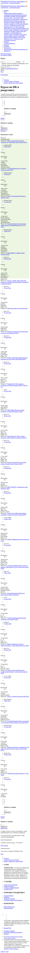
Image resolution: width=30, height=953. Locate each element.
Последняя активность (21, 49)
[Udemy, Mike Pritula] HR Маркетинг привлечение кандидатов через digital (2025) (14, 358)
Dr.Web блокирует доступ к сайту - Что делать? (15, 17)
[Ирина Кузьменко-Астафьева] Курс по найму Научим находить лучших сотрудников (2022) (15, 749)
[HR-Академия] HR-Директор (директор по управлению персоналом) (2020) (14, 141)
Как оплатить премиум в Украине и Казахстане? (16, 30)
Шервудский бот (9, 886)
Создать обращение (9, 43)
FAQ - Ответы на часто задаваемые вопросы (13, 39)
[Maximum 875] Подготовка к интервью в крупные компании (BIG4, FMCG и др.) (14, 385)
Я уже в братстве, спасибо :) (10, 938)
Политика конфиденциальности (13, 900)
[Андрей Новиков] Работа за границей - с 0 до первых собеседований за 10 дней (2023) (15, 721)
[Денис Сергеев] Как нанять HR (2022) (18, 696)
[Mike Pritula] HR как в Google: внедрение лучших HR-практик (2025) (12, 410)
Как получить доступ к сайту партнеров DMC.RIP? (14, 27)
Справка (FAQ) (8, 889)
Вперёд (3, 118)
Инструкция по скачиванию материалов (13, 14)
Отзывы (6, 10)
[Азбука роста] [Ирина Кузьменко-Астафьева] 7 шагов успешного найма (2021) (13, 514)
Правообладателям (9, 898)
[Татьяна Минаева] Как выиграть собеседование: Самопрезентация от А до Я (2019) (13, 225)
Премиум (6, 46)
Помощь (6, 42)
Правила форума (9, 13)
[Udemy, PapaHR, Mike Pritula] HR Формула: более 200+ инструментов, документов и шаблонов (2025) (14, 282)
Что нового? (7, 48)
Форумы (6, 45)
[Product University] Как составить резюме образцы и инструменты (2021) (13, 463)
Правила (6, 897)
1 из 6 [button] (2, 119)
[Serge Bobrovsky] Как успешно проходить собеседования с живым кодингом (13, 437)
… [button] (4, 105)
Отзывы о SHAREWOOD (11, 887)
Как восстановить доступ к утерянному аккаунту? (16, 24)
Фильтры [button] (3, 131)
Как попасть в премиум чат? (14, 23)
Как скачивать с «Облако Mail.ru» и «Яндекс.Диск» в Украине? (15, 33)
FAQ (5, 12)
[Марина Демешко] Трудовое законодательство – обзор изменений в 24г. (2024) (15, 644)
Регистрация (4, 74)
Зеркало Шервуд (8, 895)
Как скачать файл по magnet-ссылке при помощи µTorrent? (15, 36)
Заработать (7, 51)
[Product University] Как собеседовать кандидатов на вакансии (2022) (14, 332)
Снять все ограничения (10, 884)
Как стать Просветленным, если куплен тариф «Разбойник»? (16, 29)
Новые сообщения (9, 49)
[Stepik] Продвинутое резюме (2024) (17, 308)
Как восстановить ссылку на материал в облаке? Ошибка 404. (14, 21)
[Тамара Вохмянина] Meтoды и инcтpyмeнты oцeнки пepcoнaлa (13, 594)
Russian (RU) (7, 928)
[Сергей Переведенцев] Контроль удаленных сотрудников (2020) (13, 618)
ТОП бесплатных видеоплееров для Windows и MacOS (16, 19)
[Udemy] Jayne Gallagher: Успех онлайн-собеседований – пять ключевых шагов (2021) (14, 672)
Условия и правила (9, 931)
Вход (2, 71)
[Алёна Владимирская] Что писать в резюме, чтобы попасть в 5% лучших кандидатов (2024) (15, 567)
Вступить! (20, 936)
